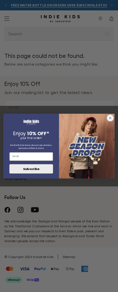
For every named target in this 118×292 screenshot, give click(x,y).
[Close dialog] (110, 118)
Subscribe (31, 168)
